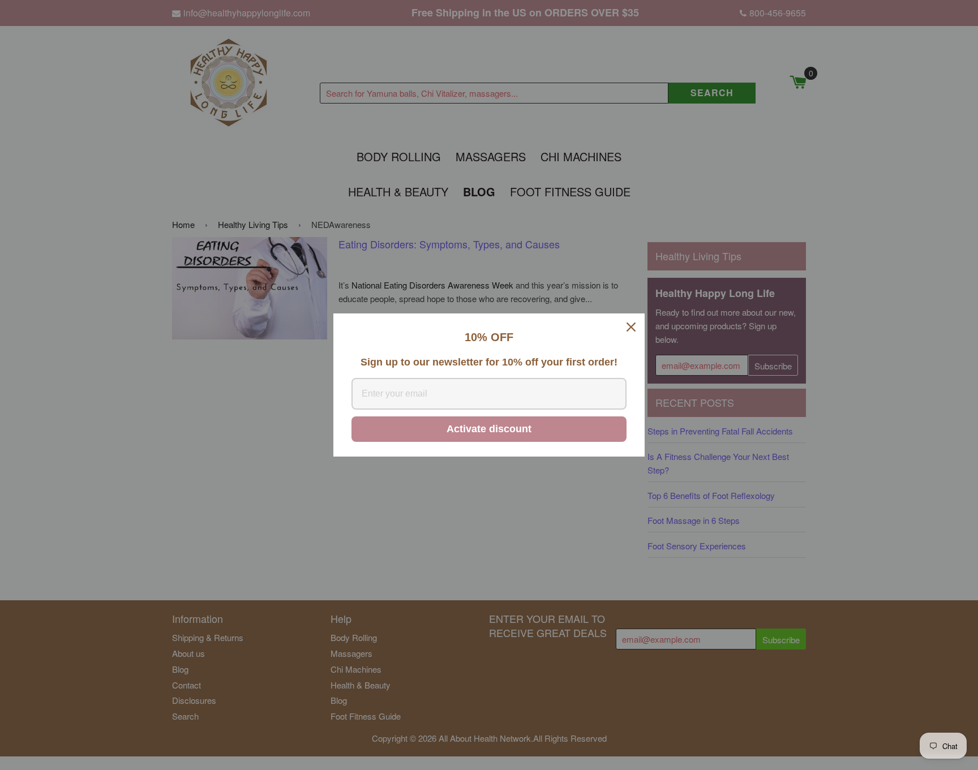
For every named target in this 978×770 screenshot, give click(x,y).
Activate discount (489, 429)
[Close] (631, 327)
